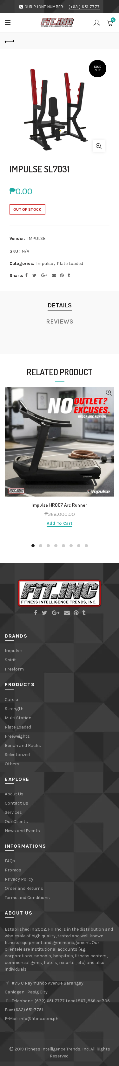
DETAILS (60, 305)
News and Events (22, 830)
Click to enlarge (99, 146)
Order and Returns (24, 888)
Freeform (14, 669)
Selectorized (17, 754)
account (97, 23)
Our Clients (16, 821)
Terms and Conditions (27, 897)
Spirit (10, 660)
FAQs (10, 861)
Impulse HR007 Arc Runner (59, 505)
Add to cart (59, 523)
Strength (14, 708)
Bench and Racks (23, 745)
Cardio (11, 699)
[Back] (9, 41)
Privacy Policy (19, 879)
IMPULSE (36, 238)
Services (13, 812)
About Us (14, 794)
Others (12, 764)
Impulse (44, 263)
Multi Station (18, 718)
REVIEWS (59, 321)
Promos (13, 870)
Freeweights (17, 736)
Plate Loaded (70, 263)
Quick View (108, 392)
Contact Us (16, 803)
